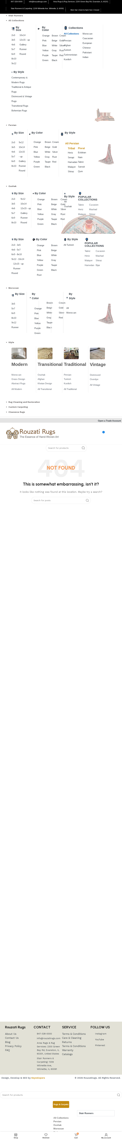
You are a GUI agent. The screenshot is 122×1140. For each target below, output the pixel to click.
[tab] (61, 1104)
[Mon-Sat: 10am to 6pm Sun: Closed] (68, 10)
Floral (81, 148)
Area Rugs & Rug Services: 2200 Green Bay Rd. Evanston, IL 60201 (80, 2)
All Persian (72, 143)
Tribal (71, 148)
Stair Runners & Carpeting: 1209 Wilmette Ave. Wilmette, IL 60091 (37, 8)
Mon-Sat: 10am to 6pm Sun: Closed (85, 10)
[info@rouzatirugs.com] (27, 2)
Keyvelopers (38, 1078)
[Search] (83, 448)
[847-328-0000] (9, 2)
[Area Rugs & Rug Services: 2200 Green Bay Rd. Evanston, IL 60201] (51, 2)
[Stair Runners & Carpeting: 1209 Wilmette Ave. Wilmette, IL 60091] (9, 9)
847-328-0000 (16, 2)
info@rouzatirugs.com (38, 2)
